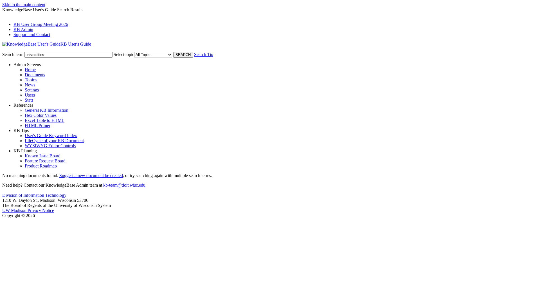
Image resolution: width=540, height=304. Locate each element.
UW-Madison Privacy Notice (28, 210)
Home (30, 69)
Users (30, 95)
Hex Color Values (41, 115)
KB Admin (23, 29)
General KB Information (46, 110)
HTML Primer (37, 125)
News (30, 84)
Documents (35, 74)
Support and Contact (32, 34)
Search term (12, 54)
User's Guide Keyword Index (51, 135)
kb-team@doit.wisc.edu (124, 185)
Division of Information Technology (34, 195)
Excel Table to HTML (44, 120)
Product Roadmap (41, 166)
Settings (32, 90)
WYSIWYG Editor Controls (50, 145)
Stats (29, 100)
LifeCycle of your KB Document (54, 140)
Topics (31, 79)
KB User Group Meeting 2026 (41, 24)
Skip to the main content (23, 4)
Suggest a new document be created (91, 175)
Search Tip (203, 54)
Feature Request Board (45, 160)
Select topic (124, 54)
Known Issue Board (42, 155)
